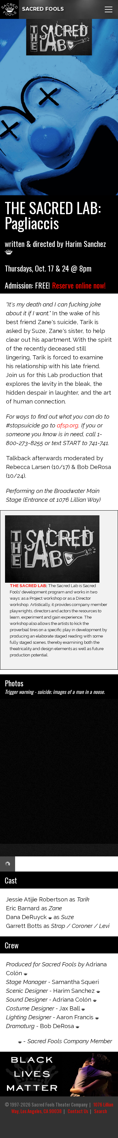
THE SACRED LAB (28, 585)
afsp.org (67, 425)
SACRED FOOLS (42, 9)
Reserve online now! (79, 285)
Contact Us (78, 1111)
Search (100, 1111)
